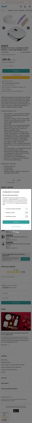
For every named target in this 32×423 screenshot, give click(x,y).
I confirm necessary (16, 226)
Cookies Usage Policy (13, 198)
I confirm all (16, 222)
